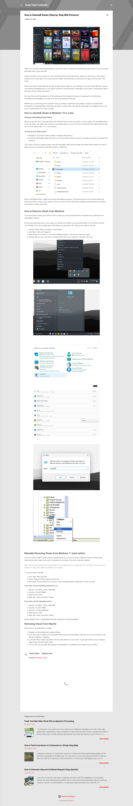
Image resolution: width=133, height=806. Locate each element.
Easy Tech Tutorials (36, 5)
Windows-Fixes (47, 653)
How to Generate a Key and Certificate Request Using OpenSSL (51, 769)
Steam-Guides (34, 653)
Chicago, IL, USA (41, 658)
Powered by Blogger (68, 796)
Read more (104, 739)
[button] (107, 15)
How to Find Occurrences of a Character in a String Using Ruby (51, 745)
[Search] (111, 5)
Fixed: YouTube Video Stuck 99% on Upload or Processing (49, 721)
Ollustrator (71, 800)
